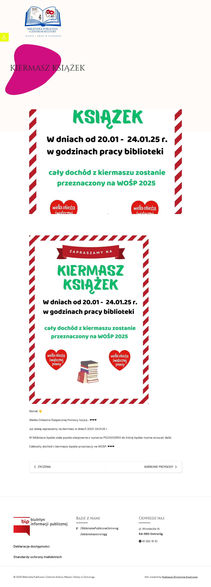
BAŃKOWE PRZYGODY (158, 467)
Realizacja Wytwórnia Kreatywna (179, 576)
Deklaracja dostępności (31, 546)
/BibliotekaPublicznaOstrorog (99, 528)
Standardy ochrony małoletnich (38, 557)
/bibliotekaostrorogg (93, 534)
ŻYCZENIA (44, 467)
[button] (4, 37)
